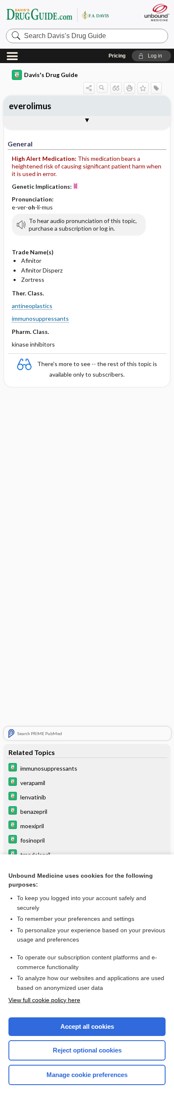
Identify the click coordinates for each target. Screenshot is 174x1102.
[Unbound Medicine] (156, 12)
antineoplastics (32, 305)
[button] (151, 55)
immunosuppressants (40, 318)
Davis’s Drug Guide (57, 14)
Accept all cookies (87, 1026)
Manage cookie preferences (87, 1074)
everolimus (30, 106)
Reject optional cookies (87, 1050)
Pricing (117, 56)
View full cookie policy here (44, 1000)
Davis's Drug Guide (51, 74)
